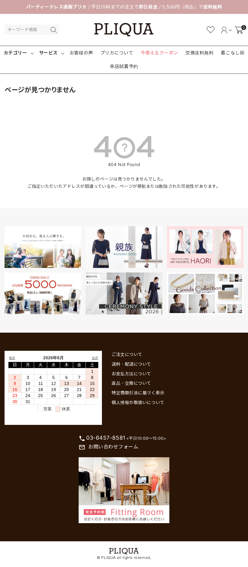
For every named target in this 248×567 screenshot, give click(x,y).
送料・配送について (131, 364)
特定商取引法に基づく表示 (138, 392)
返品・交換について (131, 383)
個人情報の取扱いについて (138, 402)
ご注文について (127, 354)
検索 (53, 29)
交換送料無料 (199, 53)
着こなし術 (232, 53)
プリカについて (116, 53)
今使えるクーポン (159, 53)
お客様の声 (81, 53)
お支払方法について (131, 373)
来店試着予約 (124, 66)
